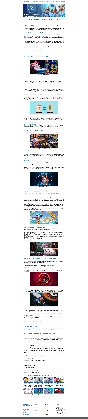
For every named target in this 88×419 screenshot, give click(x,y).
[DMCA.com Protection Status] (47, 414)
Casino (34, 1)
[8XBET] (26, 1)
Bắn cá (40, 1)
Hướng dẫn (52, 1)
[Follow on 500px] (27, 414)
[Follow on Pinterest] (24, 414)
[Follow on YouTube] (25, 414)
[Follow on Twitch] (28, 414)
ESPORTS (45, 1)
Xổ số (42, 1)
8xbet (31, 1)
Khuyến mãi (48, 1)
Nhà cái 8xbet (25, 86)
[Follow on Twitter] (23, 414)
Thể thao (37, 1)
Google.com (32, 29)
